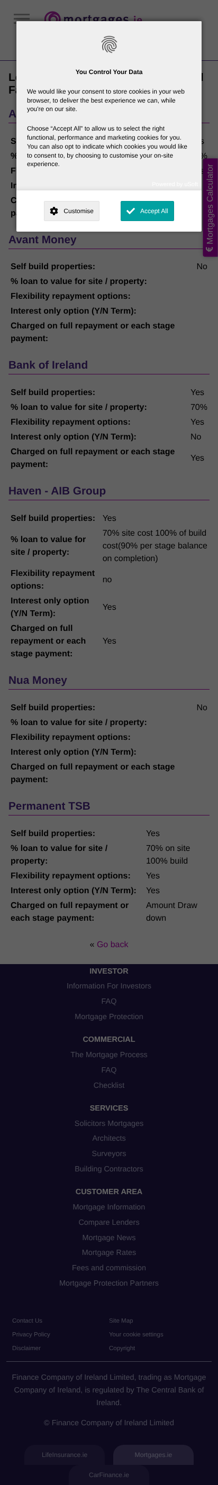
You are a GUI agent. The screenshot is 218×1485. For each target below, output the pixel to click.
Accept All (154, 211)
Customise (78, 211)
